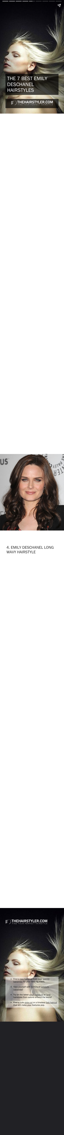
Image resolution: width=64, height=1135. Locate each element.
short (31, 994)
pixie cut (29, 1002)
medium (39, 994)
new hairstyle (26, 979)
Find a (16, 979)
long (48, 994)
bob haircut (51, 1002)
